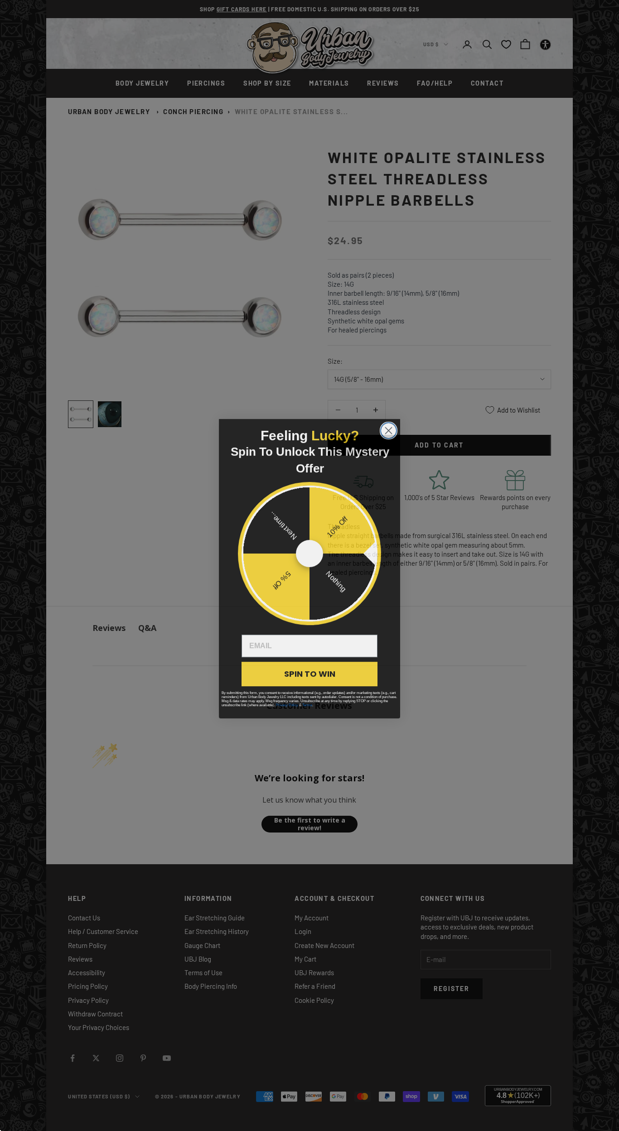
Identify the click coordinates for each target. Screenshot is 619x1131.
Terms (307, 702)
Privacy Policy (287, 702)
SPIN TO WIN (309, 670)
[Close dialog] (389, 427)
